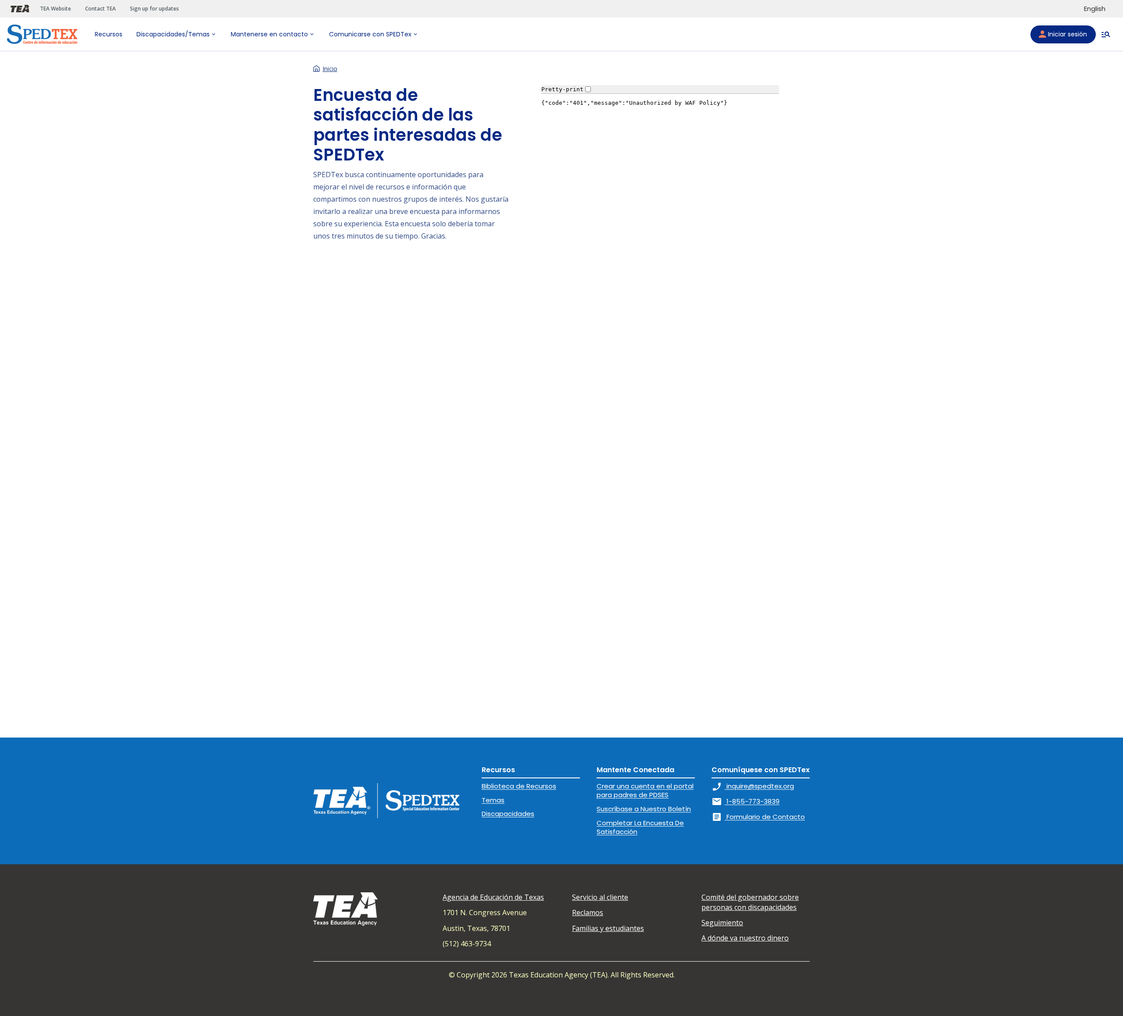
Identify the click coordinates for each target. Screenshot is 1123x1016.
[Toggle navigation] (1106, 34)
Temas (493, 800)
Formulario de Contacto (758, 816)
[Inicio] (42, 34)
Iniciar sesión (1067, 34)
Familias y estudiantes (608, 928)
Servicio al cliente (600, 897)
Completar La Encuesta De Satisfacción (640, 827)
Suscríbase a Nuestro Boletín (644, 808)
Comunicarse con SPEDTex (370, 34)
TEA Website (55, 8)
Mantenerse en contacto (269, 34)
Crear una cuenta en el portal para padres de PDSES (645, 790)
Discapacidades (508, 813)
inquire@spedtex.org (753, 786)
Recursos (108, 34)
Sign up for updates (154, 8)
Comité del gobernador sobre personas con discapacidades (750, 902)
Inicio (329, 68)
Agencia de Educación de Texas (493, 897)
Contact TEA (100, 8)
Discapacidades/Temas (173, 34)
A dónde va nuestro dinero (745, 938)
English (1094, 8)
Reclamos (587, 912)
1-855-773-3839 (746, 801)
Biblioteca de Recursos (519, 786)
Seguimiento (722, 922)
